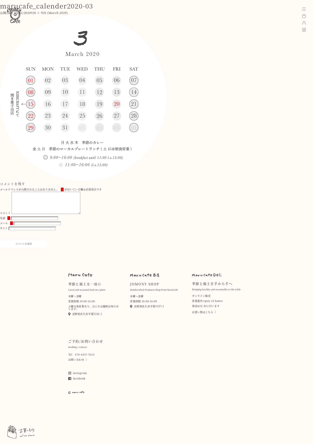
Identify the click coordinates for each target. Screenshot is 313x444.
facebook (79, 378)
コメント (5, 213)
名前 (4, 218)
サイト (4, 228)
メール (6, 223)
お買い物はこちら (202, 312)
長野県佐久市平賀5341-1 (87, 314)
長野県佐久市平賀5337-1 (149, 306)
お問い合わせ (76, 359)
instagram (80, 373)
